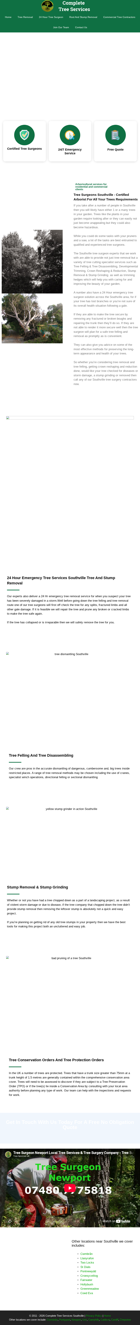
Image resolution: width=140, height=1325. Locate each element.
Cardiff (114, 1319)
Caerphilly (93, 1319)
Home (8, 17)
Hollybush (86, 1284)
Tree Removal (25, 17)
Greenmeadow (89, 1288)
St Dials (85, 1267)
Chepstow (125, 1319)
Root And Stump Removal (83, 17)
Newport (76, 1319)
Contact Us (81, 27)
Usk (84, 1319)
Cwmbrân (86, 1254)
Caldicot (105, 1319)
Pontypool (64, 1319)
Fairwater (86, 1280)
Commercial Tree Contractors (119, 17)
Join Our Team (61, 27)
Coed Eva (86, 1293)
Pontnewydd (88, 1271)
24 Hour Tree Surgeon (51, 17)
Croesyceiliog (89, 1275)
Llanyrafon (87, 1258)
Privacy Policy (94, 1315)
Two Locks (87, 1262)
